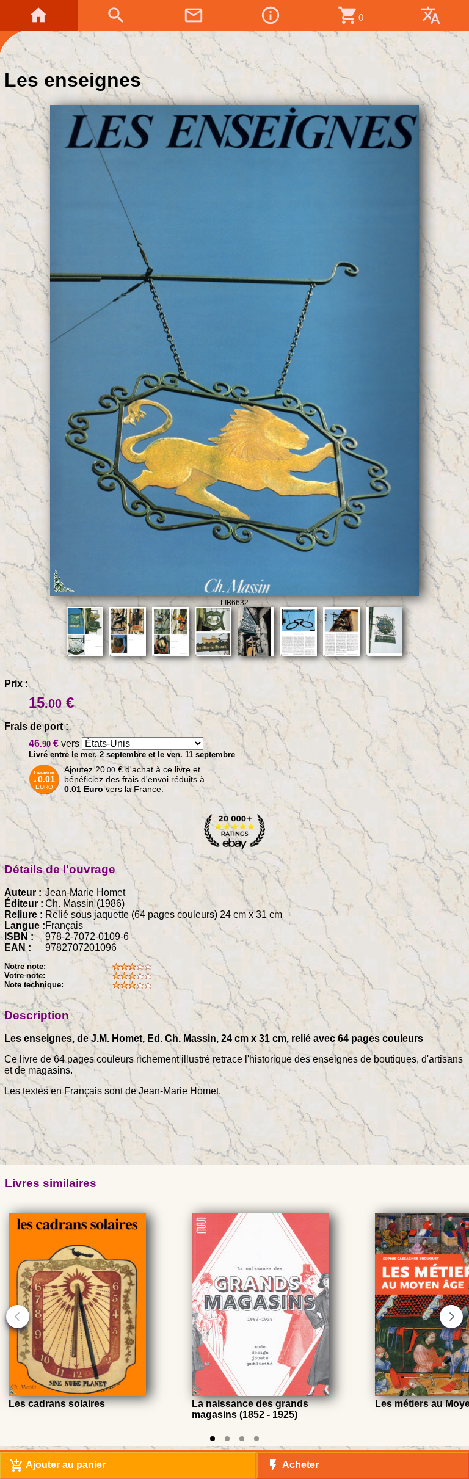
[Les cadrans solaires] (77, 1392)
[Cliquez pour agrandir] (234, 592)
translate (430, 15)
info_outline (270, 15)
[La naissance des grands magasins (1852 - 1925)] (260, 1392)
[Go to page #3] (241, 1438)
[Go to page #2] (227, 1438)
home (38, 15)
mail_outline (193, 15)
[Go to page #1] (212, 1438)
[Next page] (451, 1316)
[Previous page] (17, 1316)
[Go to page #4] (256, 1438)
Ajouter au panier (57, 1465)
